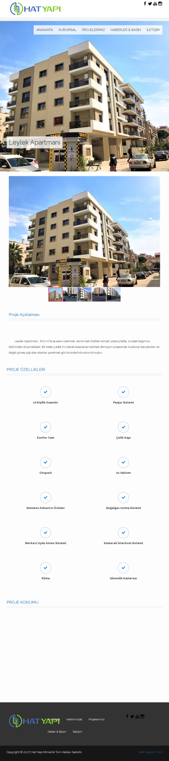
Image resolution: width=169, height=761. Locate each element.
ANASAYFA (45, 30)
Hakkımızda (74, 719)
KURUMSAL (67, 30)
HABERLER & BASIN (126, 30)
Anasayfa (54, 719)
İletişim (77, 731)
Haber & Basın (57, 731)
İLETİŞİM (153, 30)
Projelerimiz (97, 719)
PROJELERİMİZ (93, 30)
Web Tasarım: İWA (150, 752)
